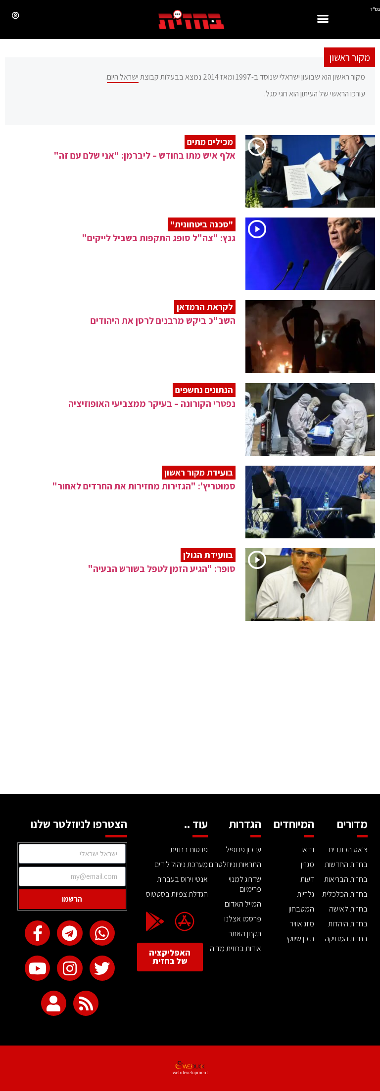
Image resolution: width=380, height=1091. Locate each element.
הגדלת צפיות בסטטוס (177, 894)
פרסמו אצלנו (242, 919)
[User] (53, 1003)
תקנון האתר (245, 933)
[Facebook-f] (37, 933)
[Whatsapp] (102, 933)
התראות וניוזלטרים (235, 864)
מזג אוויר (302, 923)
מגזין (307, 864)
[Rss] (85, 1003)
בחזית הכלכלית (345, 894)
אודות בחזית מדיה (235, 948)
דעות (307, 879)
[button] (323, 20)
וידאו (307, 849)
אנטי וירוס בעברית (182, 879)
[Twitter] (102, 968)
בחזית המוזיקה (346, 938)
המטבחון (301, 909)
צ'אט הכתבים (348, 849)
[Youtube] (37, 968)
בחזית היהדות (348, 923)
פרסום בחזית (189, 849)
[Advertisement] (190, 720)
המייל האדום (243, 904)
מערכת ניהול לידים (181, 864)
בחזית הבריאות (346, 879)
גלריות (305, 894)
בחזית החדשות (346, 864)
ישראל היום (123, 77)
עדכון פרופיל (243, 849)
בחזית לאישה (348, 909)
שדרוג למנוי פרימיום (245, 884)
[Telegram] (69, 933)
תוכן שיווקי (300, 938)
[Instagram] (69, 968)
